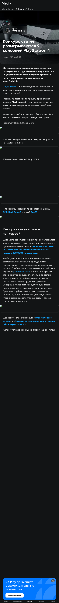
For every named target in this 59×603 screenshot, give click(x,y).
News (11, 9)
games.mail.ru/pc (21, 271)
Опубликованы (10, 86)
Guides (29, 9)
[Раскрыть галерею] (29, 130)
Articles (20, 9)
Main (4, 9)
